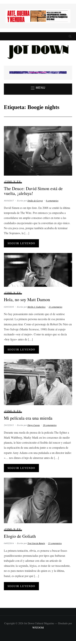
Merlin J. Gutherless (36, 306)
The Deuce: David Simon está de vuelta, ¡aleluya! (33, 190)
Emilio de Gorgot (35, 200)
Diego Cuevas (33, 425)
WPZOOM (38, 627)
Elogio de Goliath (20, 536)
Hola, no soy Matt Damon (27, 299)
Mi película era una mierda (28, 418)
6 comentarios (52, 200)
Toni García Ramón (36, 543)
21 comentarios (55, 306)
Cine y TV (13, 181)
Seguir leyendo (21, 243)
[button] (38, 88)
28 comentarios (50, 425)
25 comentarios (55, 543)
